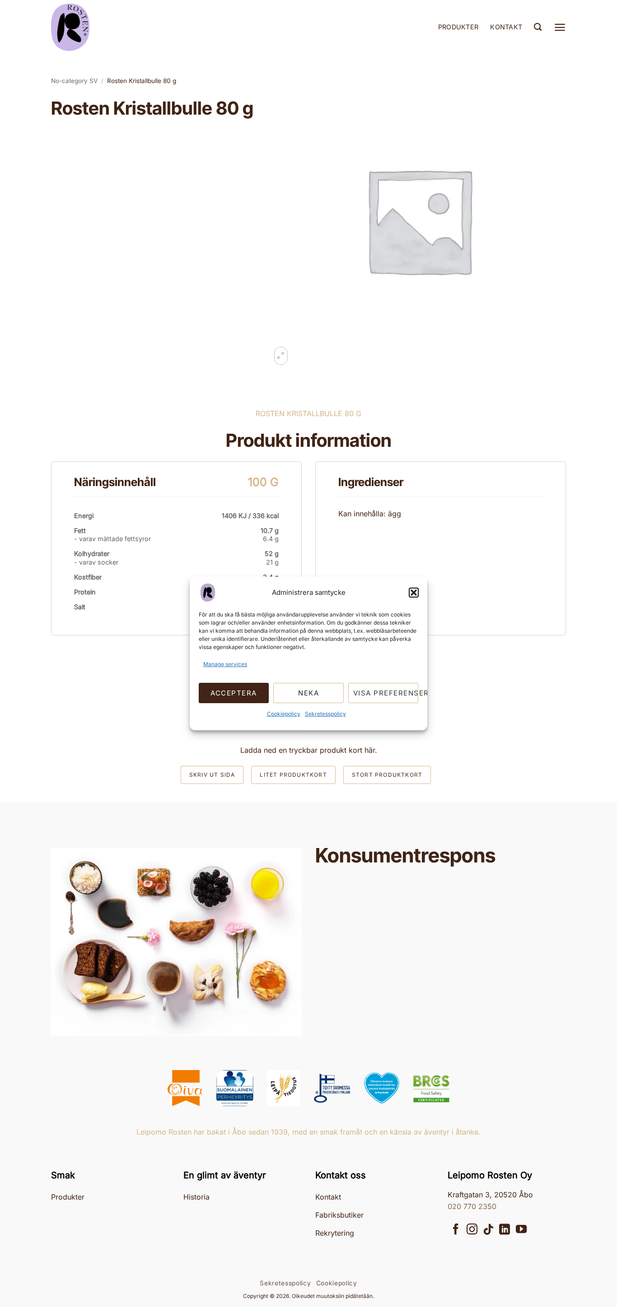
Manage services (225, 664)
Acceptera (233, 693)
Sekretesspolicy (325, 713)
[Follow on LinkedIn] (504, 1230)
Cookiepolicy (283, 713)
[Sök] (538, 27)
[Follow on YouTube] (521, 1230)
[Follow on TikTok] (488, 1230)
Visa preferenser (385, 693)
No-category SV (74, 80)
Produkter (458, 27)
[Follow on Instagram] (472, 1230)
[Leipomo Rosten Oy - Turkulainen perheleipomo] (96, 27)
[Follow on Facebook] (455, 1230)
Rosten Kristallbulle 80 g (141, 80)
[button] (413, 592)
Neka (308, 693)
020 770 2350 (472, 1206)
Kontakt (506, 27)
